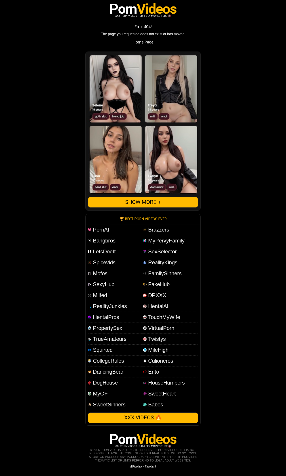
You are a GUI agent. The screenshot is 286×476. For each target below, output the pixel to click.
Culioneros (160, 361)
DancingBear (107, 372)
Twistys (156, 339)
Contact (150, 466)
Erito (153, 372)
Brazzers (158, 230)
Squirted (102, 350)
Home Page (143, 42)
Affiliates (136, 466)
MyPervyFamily (166, 241)
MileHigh (157, 350)
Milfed (99, 295)
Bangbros (103, 241)
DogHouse (104, 383)
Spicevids (103, 262)
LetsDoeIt (103, 251)
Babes (155, 404)
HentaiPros (105, 317)
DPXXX (156, 295)
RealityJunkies (109, 306)
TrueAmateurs (108, 339)
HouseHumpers (166, 383)
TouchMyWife (163, 317)
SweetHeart (161, 394)
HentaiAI (157, 306)
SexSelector (162, 251)
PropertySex (106, 328)
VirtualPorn (160, 328)
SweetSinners (108, 404)
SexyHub (102, 284)
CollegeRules (107, 361)
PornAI (100, 230)
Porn (142, 9)
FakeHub (158, 284)
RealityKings (162, 262)
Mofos (99, 273)
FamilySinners (164, 273)
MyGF (99, 394)
